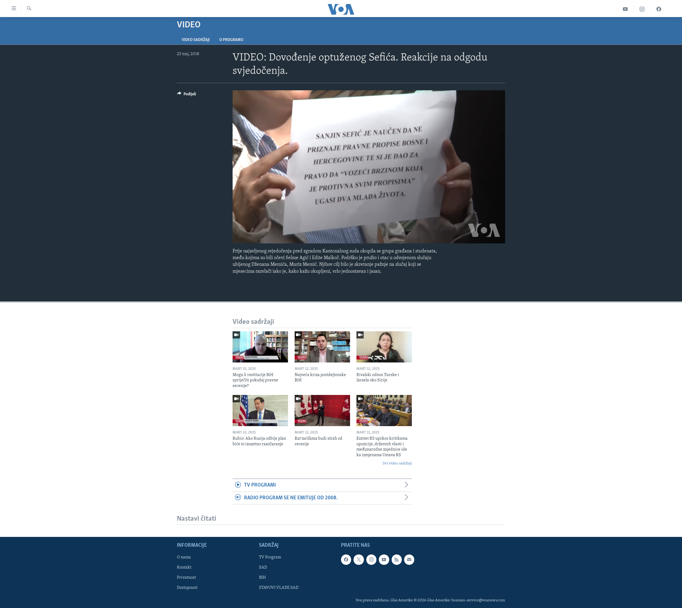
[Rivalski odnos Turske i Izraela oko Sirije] (384, 346)
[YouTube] (625, 9)
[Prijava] (409, 559)
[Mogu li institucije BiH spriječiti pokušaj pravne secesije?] (260, 346)
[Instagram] (642, 9)
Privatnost (186, 578)
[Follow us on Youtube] (384, 559)
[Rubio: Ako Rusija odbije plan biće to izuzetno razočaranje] (260, 410)
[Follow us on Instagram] (371, 559)
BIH (262, 578)
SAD (263, 567)
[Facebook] (659, 9)
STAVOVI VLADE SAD (278, 588)
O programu (231, 40)
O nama (184, 557)
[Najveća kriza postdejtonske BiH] (322, 346)
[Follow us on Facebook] (346, 559)
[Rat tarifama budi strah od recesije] (322, 410)
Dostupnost (187, 588)
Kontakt (184, 567)
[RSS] (397, 559)
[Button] (186, 95)
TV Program (270, 557)
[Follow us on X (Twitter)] (359, 559)
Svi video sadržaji (397, 464)
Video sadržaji (196, 40)
